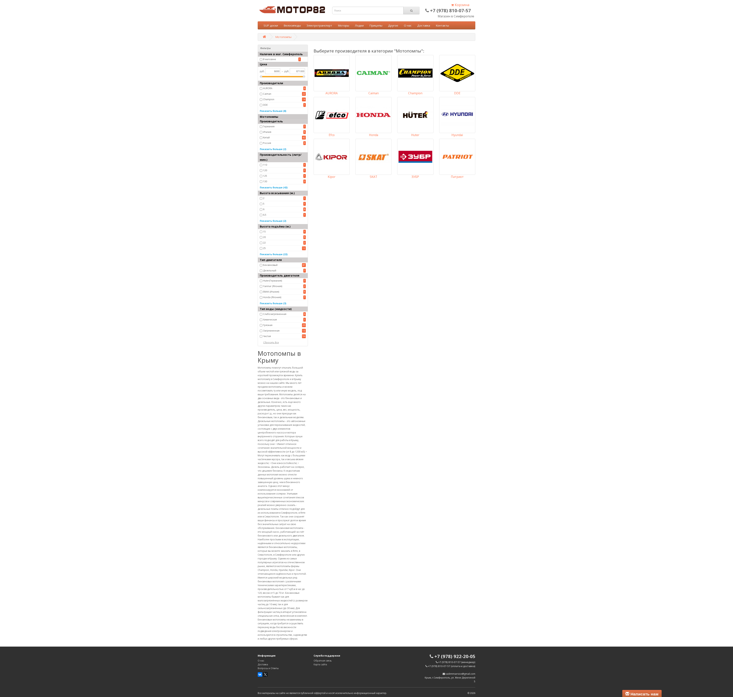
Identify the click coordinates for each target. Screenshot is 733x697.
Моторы (343, 25)
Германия (268, 126)
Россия (267, 143)
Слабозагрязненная (274, 314)
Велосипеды (292, 25)
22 (264, 242)
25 (264, 248)
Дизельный (269, 270)
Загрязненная (271, 330)
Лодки (359, 25)
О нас (408, 25)
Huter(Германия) (272, 280)
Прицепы (375, 25)
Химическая (270, 319)
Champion (268, 99)
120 (265, 170)
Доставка (423, 25)
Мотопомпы (283, 37)
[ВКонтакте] (260, 674)
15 (264, 231)
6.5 (264, 214)
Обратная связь (323, 660)
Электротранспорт (319, 25)
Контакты (442, 25)
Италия (267, 132)
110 (265, 164)
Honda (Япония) (272, 297)
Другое (393, 25)
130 (265, 181)
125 (265, 175)
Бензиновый (270, 265)
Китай (266, 137)
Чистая (267, 336)
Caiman (267, 93)
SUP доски (271, 25)
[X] (265, 674)
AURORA (267, 88)
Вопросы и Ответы (268, 668)
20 (264, 237)
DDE (265, 104)
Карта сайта (320, 664)
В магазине (269, 59)
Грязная (267, 325)
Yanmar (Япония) (272, 286)
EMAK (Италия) (271, 291)
